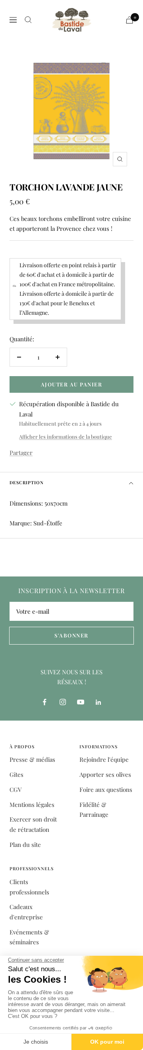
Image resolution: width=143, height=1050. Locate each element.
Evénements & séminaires (29, 937)
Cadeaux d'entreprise (26, 912)
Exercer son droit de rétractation (33, 824)
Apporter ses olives (105, 774)
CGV (15, 789)
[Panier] (129, 20)
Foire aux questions (105, 789)
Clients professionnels (29, 887)
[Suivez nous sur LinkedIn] (98, 702)
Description (27, 482)
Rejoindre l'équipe (104, 759)
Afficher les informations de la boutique (65, 436)
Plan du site (25, 844)
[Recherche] (28, 19)
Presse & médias (32, 759)
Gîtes (16, 774)
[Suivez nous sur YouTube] (80, 702)
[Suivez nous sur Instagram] (63, 702)
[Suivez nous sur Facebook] (45, 702)
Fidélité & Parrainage (93, 810)
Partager (21, 453)
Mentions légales (32, 804)
